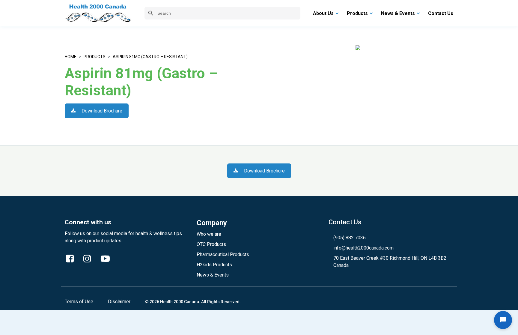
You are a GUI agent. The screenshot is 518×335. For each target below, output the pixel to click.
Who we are (209, 234)
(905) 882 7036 (349, 238)
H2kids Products (214, 265)
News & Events (213, 275)
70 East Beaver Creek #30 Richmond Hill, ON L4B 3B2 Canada (389, 261)
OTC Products (211, 244)
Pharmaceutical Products (223, 254)
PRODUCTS (95, 56)
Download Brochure (101, 111)
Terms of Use (79, 301)
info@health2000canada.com (363, 248)
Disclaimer (119, 301)
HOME (70, 56)
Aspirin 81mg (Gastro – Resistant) (150, 56)
